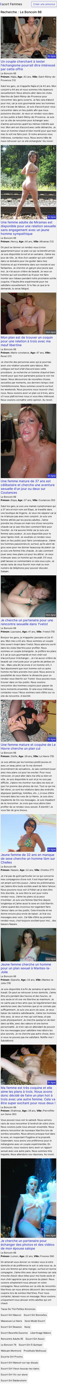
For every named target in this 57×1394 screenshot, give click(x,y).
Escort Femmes (11, 4)
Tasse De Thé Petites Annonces (18, 1309)
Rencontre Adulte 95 (12, 1338)
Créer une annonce (44, 4)
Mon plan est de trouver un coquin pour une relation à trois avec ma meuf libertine (27, 341)
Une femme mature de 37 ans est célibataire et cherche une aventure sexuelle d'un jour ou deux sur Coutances (28, 486)
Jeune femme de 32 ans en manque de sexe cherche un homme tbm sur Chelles (28, 858)
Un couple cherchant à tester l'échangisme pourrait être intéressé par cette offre (28, 65)
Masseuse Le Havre (11, 1320)
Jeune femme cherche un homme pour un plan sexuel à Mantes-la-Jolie (26, 968)
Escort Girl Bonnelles (35, 1315)
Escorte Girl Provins (12, 1356)
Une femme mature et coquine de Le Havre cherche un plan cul (28, 746)
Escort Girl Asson (35, 1338)
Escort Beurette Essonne (14, 1332)
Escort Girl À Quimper (30, 1344)
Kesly (27, 1326)
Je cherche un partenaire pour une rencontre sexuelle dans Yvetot (27, 622)
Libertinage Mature (40, 1332)
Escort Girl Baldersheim (14, 1380)
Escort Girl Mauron (11, 1315)
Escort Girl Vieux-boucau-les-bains (20, 1368)
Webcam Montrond (11, 1350)
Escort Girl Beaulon (11, 1326)
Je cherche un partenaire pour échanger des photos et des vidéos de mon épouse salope (27, 1244)
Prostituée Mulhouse (35, 1350)
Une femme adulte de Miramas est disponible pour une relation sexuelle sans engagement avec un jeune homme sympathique (28, 228)
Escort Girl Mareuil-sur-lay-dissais (19, 1362)
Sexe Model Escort (35, 1320)
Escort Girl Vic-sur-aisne (14, 1374)
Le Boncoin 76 (8, 1344)
